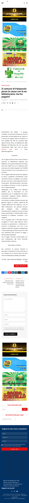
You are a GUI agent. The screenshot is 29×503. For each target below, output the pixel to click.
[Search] (27, 3)
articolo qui (6, 149)
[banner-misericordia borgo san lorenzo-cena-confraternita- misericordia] (14, 29)
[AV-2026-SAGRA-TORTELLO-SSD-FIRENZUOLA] (14, 59)
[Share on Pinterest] (12, 103)
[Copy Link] (15, 103)
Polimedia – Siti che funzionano (18, 498)
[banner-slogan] (14, 15)
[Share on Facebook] (8, 103)
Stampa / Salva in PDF (20, 265)
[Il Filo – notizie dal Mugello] (14, 3)
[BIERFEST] (14, 44)
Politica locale (5, 85)
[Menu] (2, 3)
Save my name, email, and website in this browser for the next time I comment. (14, 328)
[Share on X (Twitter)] (10, 103)
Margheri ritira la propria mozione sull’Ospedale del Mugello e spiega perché (20, 284)
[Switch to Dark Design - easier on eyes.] (24, 3)
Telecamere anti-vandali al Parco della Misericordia (8, 282)
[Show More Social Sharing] (18, 103)
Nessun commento (14, 99)
